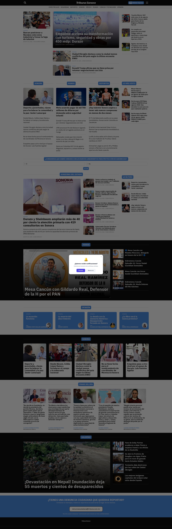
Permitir (80, 270)
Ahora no (91, 270)
